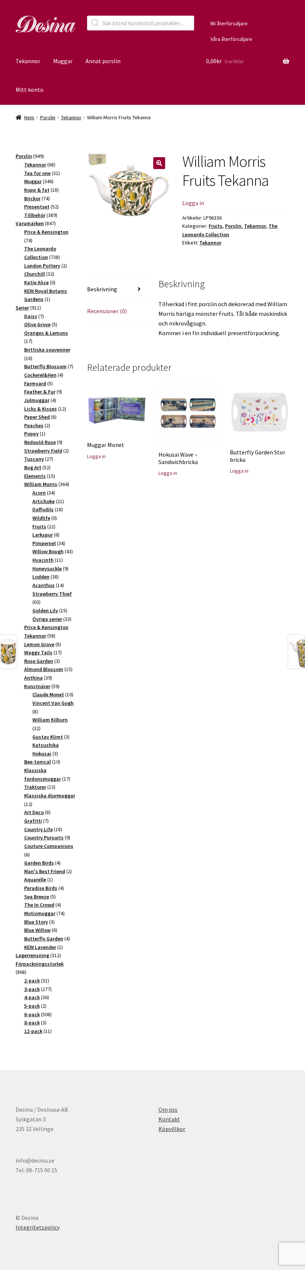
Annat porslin (103, 61)
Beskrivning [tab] (102, 289)
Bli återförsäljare (229, 23)
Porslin (47, 117)
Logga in (193, 203)
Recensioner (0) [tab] (107, 311)
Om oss (167, 1109)
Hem (29, 117)
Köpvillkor (171, 1129)
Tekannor (28, 61)
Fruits (215, 226)
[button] (159, 163)
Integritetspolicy (38, 1227)
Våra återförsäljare (231, 39)
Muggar (63, 61)
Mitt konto (30, 89)
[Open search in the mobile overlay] (140, 23)
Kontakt (169, 1119)
